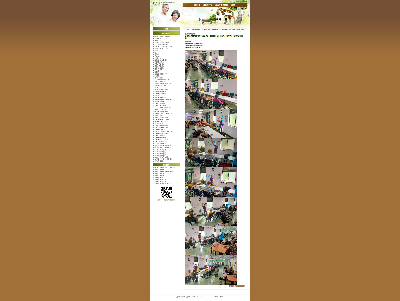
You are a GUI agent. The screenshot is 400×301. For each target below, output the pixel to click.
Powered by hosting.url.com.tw (205, 296)
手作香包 (156, 56)
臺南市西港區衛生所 (160, 181)
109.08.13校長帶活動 (160, 105)
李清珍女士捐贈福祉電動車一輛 (163, 131)
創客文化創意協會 (159, 68)
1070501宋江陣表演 (160, 149)
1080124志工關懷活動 (160, 141)
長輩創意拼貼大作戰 (160, 92)
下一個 (243, 286)
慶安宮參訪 (157, 58)
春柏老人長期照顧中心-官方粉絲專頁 (164, 168)
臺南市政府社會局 (159, 170)
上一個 (232, 286)
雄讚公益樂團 (158, 70)
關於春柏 (197, 5)
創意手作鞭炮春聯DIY (160, 74)
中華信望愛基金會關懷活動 (210, 29)
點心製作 (156, 76)
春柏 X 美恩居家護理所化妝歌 (162, 107)
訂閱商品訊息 (192, 296)
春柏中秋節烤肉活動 (160, 143)
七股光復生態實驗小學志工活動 (163, 46)
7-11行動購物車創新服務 (161, 44)
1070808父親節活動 (160, 151)
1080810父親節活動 (160, 129)
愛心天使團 (157, 38)
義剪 (155, 52)
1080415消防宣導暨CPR (161, 137)
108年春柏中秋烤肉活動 (161, 127)
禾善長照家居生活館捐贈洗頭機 (163, 145)
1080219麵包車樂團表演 (161, 139)
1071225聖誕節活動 (160, 155)
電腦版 (216, 296)
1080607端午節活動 (160, 135)
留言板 (233, 5)
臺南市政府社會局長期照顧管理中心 (164, 171)
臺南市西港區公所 (159, 177)
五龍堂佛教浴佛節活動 (160, 60)
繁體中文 (238, 2)
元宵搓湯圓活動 (158, 161)
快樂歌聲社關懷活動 (160, 121)
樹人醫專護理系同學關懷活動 (162, 147)
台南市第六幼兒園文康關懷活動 (163, 113)
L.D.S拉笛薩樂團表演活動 (161, 80)
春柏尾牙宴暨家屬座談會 (161, 117)
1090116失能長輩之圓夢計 (162, 119)
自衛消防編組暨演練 (160, 109)
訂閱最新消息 (182, 296)
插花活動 (156, 54)
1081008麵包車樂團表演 (161, 125)
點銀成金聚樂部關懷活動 (161, 157)
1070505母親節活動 (160, 153)
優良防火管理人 (158, 78)
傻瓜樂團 (156, 88)
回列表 (237, 286)
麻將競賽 (156, 96)
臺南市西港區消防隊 (160, 179)
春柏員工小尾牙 (158, 115)
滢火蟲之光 (157, 40)
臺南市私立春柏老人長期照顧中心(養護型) (164, 2)
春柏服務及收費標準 (221, 5)
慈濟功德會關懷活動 (160, 97)
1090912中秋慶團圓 (160, 94)
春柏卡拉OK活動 (159, 62)
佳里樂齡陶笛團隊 (159, 123)
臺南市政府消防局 (159, 173)
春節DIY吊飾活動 (159, 64)
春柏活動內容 (207, 5)
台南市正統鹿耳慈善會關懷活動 (163, 99)
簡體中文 (244, 2)
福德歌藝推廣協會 (159, 101)
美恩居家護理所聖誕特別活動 (162, 84)
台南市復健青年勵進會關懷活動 (163, 159)
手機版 (222, 296)
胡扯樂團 (156, 50)
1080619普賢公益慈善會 (161, 133)
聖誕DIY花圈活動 (159, 66)
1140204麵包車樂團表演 (161, 48)
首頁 (187, 29)
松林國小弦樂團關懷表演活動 (162, 36)
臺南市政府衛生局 (159, 175)
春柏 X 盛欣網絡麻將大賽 (161, 90)
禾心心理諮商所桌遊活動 (161, 111)
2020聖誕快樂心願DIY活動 (161, 86)
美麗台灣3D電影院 (159, 82)
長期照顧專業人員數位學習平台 (163, 183)
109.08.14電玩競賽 (159, 103)
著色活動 (156, 72)
